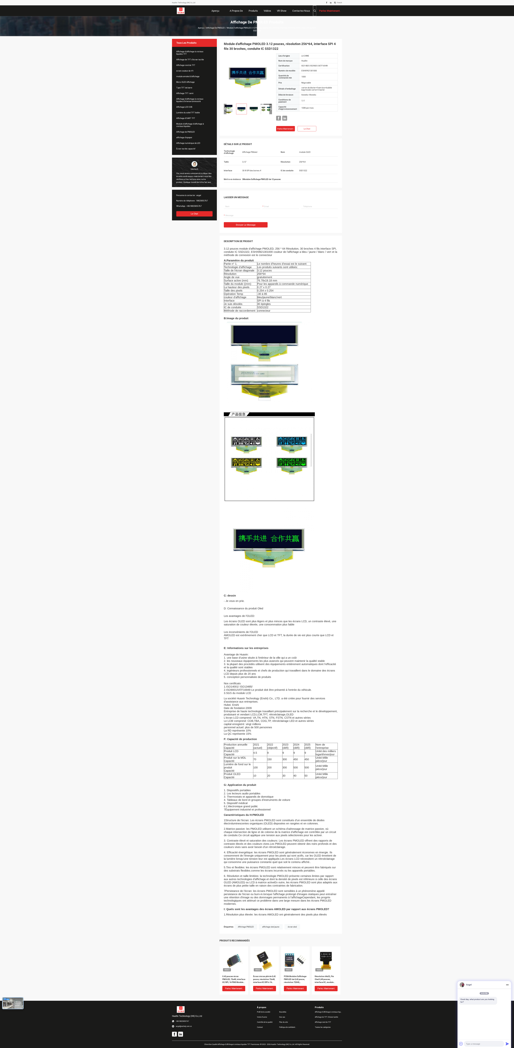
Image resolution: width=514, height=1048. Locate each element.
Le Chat (194, 213)
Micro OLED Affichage (185, 82)
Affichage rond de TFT (185, 65)
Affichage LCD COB (184, 107)
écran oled (292, 927)
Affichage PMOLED (246, 927)
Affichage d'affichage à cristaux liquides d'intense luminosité (189, 100)
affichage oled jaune (270, 927)
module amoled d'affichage (187, 76)
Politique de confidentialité (288, 1027)
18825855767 (202, 201)
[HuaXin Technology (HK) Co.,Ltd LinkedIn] (331, 2)
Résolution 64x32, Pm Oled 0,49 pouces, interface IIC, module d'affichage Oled (324, 979)
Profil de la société (263, 1012)
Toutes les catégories (323, 1027)
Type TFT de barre (184, 88)
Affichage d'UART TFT (185, 118)
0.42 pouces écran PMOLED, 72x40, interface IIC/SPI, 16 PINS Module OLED (233, 979)
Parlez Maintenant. (285, 129)
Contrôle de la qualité (264, 1022)
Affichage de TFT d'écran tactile (190, 60)
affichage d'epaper (184, 137)
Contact (260, 1027)
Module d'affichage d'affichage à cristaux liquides (190, 125)
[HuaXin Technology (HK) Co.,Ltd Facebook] (327, 2)
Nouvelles (282, 1012)
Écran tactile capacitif (185, 149)
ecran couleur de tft (184, 71)
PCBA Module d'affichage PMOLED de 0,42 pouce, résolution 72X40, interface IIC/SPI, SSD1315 (295, 979)
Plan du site (283, 1022)
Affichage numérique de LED (188, 143)
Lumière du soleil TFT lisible (188, 113)
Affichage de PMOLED (215, 28)
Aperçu (201, 28)
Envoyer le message (246, 225)
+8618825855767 (194, 206)
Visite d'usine (262, 1017)
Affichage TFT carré (184, 93)
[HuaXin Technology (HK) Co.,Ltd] (181, 11)
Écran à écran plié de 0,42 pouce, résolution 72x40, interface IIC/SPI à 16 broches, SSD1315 (264, 979)
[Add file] (461, 1044)
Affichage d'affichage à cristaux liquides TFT (189, 52)
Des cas (282, 1017)
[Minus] (507, 984)
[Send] (507, 1044)
